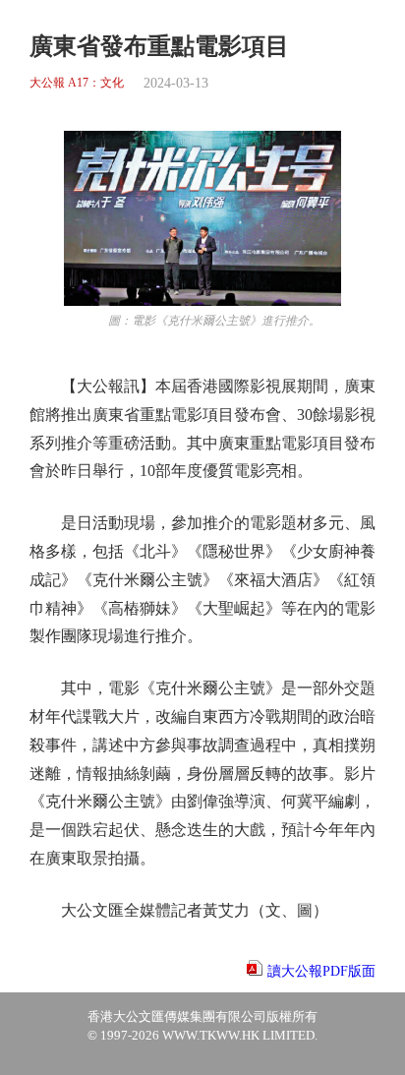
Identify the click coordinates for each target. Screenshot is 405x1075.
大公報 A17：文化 (76, 83)
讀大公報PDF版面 (321, 971)
